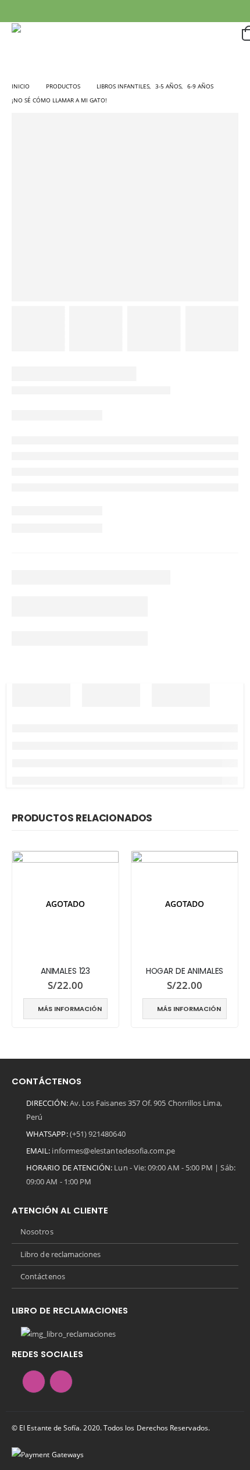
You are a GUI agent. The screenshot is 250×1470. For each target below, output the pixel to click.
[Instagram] (37, 11)
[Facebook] (19, 11)
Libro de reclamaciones (60, 1254)
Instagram (61, 1381)
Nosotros (36, 1231)
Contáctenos (42, 1276)
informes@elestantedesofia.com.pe (113, 1150)
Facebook (33, 1381)
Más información (70, 1008)
